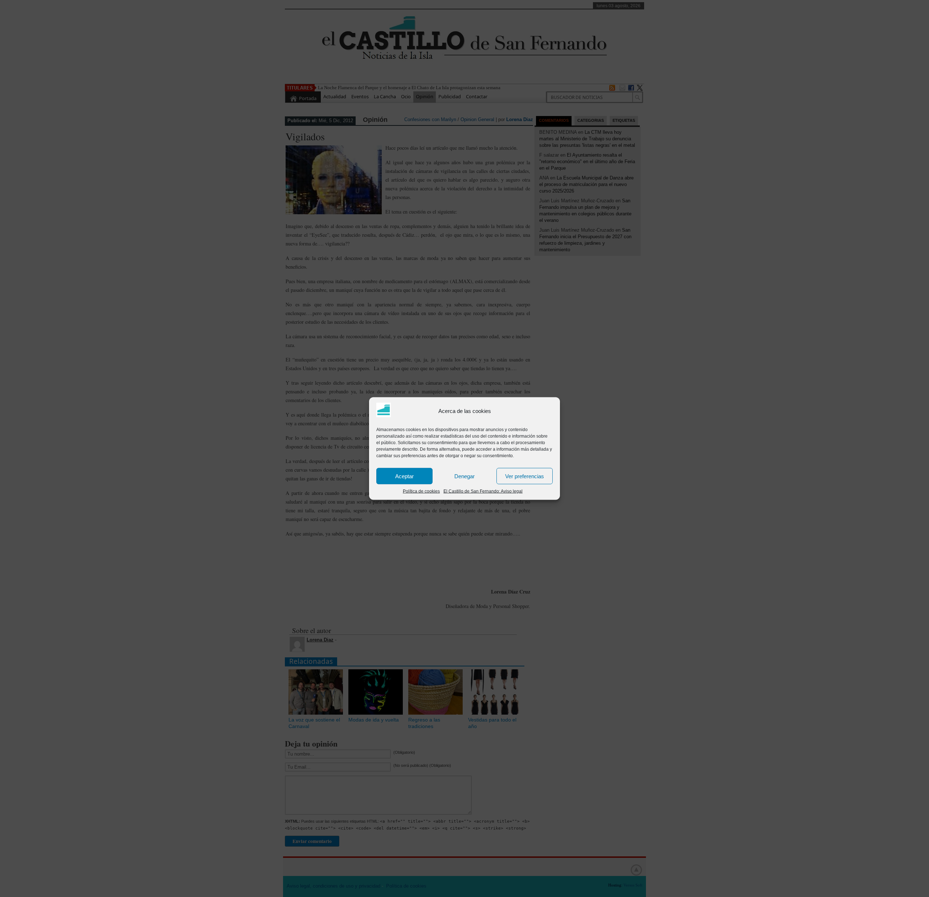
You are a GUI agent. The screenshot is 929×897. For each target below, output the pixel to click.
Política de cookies (421, 491)
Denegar (464, 476)
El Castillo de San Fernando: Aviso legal (483, 491)
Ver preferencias (524, 476)
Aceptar (404, 476)
